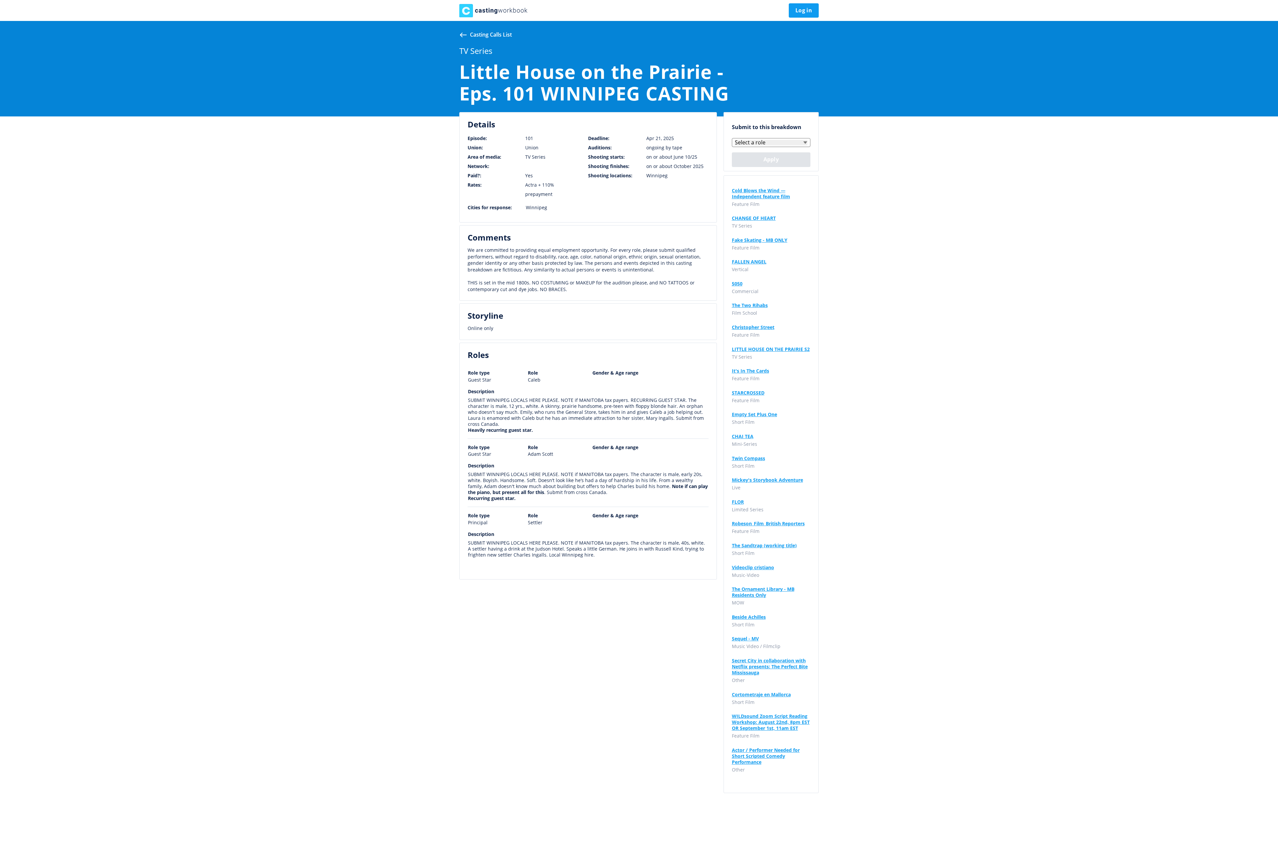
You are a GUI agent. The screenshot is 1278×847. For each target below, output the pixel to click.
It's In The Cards (750, 371)
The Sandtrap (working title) (764, 546)
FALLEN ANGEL (749, 262)
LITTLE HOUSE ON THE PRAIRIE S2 (771, 349)
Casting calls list (491, 34)
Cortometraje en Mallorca (761, 695)
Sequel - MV (745, 639)
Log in (803, 10)
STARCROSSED (748, 393)
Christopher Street (753, 327)
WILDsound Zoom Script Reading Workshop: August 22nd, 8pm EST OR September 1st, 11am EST (771, 722)
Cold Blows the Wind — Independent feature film (761, 194)
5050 (737, 284)
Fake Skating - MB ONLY (759, 240)
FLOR (738, 502)
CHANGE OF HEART (754, 218)
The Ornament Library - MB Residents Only (763, 592)
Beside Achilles (749, 617)
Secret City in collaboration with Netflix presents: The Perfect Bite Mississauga (770, 667)
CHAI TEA (742, 436)
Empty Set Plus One (754, 415)
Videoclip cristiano (753, 568)
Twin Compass (748, 458)
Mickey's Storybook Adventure (767, 480)
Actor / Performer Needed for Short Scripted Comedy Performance (766, 756)
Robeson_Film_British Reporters (768, 524)
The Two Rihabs (750, 305)
